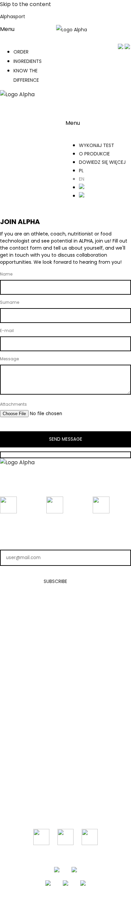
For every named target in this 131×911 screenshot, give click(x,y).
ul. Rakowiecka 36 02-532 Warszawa (66, 800)
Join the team (65, 664)
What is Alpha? (65, 621)
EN (81, 179)
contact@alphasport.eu (66, 775)
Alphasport (12, 16)
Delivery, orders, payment (65, 725)
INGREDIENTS (27, 61)
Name (6, 274)
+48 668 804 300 (65, 786)
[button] (26, 33)
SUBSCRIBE (55, 581)
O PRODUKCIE (94, 153)
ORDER (21, 51)
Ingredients (65, 643)
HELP (65, 693)
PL (81, 170)
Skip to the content (25, 4)
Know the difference (66, 654)
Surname (9, 302)
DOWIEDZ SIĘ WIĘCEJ (102, 162)
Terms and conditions (65, 703)
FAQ (65, 736)
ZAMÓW (75, 95)
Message (9, 359)
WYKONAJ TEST (96, 145)
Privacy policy (66, 714)
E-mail (7, 330)
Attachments (13, 404)
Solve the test (65, 632)
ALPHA (66, 611)
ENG (122, 29)
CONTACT (65, 764)
